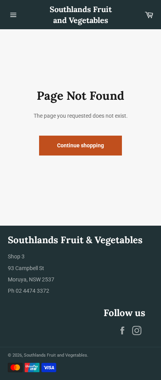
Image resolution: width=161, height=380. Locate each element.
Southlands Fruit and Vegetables (81, 14)
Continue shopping (80, 145)
